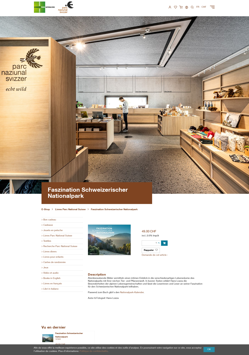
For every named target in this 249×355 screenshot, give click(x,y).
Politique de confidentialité (94, 351)
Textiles (47, 241)
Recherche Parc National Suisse (60, 246)
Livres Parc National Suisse (70, 209)
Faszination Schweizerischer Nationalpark (114, 209)
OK (209, 349)
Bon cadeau (49, 220)
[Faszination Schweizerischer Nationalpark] (47, 338)
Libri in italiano (50, 289)
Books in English (51, 278)
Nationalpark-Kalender (132, 292)
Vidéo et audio (50, 273)
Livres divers (50, 252)
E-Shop (46, 209)
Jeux (45, 268)
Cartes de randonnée (54, 262)
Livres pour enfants (53, 257)
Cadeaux (48, 225)
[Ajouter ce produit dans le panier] (164, 243)
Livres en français (52, 284)
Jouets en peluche (53, 230)
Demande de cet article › (155, 255)
